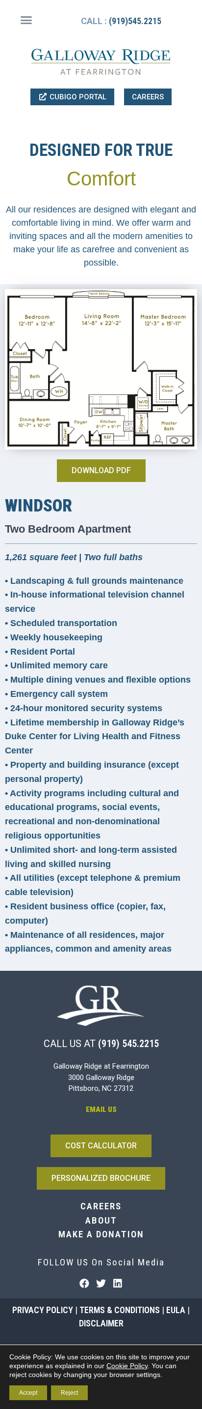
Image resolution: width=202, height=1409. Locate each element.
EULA (175, 1310)
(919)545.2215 (135, 21)
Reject (69, 1392)
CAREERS (148, 96)
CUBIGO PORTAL (77, 96)
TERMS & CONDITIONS (119, 1310)
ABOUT (101, 1220)
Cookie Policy (127, 1366)
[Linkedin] (118, 1284)
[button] (26, 20)
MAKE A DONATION (101, 1234)
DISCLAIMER (101, 1323)
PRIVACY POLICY (42, 1310)
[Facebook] (84, 1284)
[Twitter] (101, 1284)
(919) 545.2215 (128, 1043)
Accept (28, 1392)
